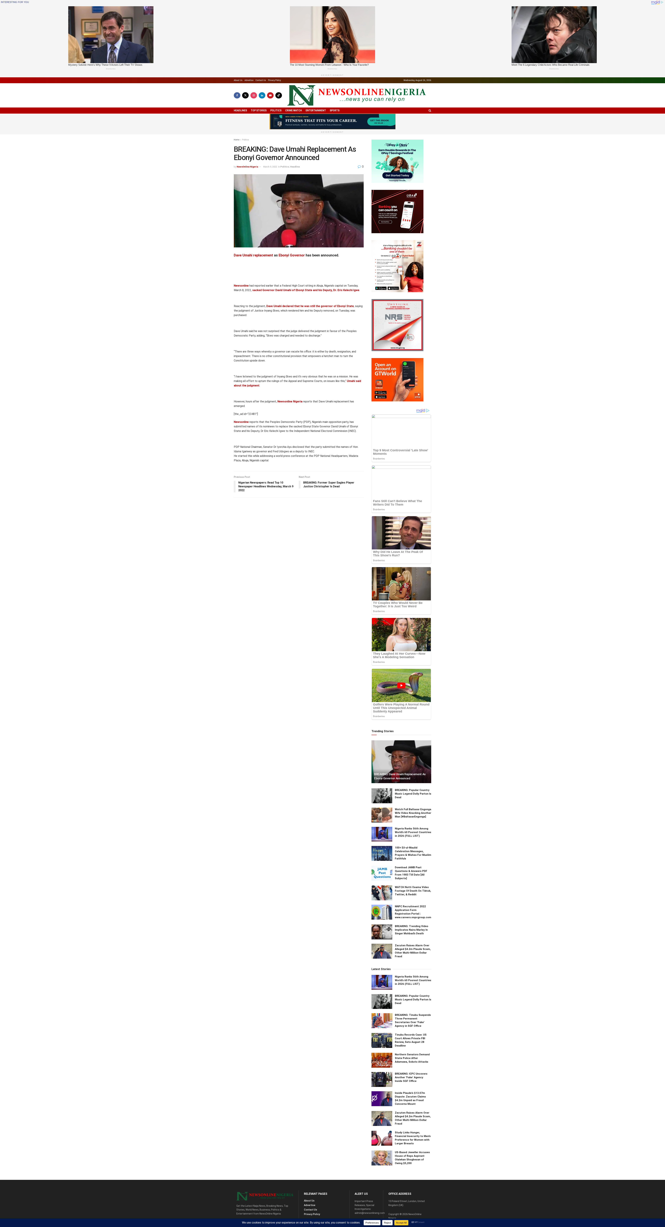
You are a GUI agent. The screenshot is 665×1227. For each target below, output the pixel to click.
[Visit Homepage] (356, 95)
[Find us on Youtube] (270, 95)
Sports (334, 110)
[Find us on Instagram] (253, 95)
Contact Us (260, 80)
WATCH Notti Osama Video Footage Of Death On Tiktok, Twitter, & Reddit (413, 891)
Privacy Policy (274, 80)
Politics (275, 110)
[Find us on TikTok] (278, 95)
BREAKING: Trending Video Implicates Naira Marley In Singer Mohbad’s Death (411, 930)
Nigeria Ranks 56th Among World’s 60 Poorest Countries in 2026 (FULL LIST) (413, 832)
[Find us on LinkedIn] (262, 95)
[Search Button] (430, 110)
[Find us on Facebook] (237, 95)
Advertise (249, 80)
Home (236, 140)
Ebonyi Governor (292, 255)
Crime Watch (293, 110)
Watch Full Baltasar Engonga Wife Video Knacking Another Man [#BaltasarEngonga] (413, 813)
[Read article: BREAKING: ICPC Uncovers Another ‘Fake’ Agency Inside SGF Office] (381, 1079)
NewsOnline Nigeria (247, 166)
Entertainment (316, 110)
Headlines (240, 110)
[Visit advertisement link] (332, 121)
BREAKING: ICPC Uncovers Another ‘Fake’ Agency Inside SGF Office (411, 1077)
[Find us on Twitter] (245, 95)
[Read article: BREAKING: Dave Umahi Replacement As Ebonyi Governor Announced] (401, 761)
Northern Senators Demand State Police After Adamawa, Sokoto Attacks (412, 1058)
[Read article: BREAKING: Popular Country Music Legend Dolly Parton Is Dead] (381, 795)
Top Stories (259, 110)
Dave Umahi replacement (253, 255)
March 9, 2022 (270, 166)
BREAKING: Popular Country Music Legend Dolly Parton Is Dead (413, 794)
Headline (295, 166)
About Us (238, 80)
